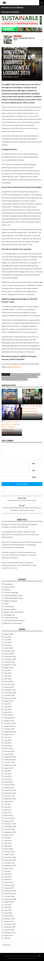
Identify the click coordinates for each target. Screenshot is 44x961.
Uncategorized (9, 615)
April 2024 (8, 712)
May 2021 (8, 810)
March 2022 (8, 782)
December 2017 (10, 924)
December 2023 (10, 723)
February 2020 (9, 852)
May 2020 (8, 843)
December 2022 (10, 757)
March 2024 (8, 715)
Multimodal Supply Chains (28, 377)
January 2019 (9, 888)
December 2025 (10, 656)
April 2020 (8, 846)
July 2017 (7, 938)
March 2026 (8, 648)
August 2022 (8, 768)
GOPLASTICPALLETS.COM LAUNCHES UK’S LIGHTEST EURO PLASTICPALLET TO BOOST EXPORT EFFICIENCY (19, 555)
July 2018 (7, 905)
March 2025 (8, 681)
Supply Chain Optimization (18, 379)
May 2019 (8, 877)
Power (4, 379)
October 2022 (9, 762)
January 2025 (9, 687)
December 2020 (10, 824)
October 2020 (9, 829)
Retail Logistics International (10, 12)
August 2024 (8, 701)
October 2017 (9, 930)
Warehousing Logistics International (12, 8)
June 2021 (7, 807)
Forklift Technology (9, 377)
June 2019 (7, 874)
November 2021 (10, 793)
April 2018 (8, 913)
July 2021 (7, 804)
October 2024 (9, 695)
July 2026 (7, 637)
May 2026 (8, 642)
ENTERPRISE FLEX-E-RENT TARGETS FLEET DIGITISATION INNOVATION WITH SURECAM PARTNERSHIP (20, 534)
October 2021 (9, 796)
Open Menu (4, 2)
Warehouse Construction (13, 623)
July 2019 (7, 871)
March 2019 (8, 882)
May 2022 (8, 776)
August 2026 (8, 634)
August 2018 (8, 902)
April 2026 (8, 645)
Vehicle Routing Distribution (14, 620)
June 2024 (7, 707)
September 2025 (10, 665)
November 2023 (10, 726)
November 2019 (10, 860)
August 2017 (8, 935)
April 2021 (8, 813)
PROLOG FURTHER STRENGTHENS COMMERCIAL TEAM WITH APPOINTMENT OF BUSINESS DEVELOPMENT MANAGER (22, 544)
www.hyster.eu (15, 367)
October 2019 (9, 863)
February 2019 (9, 885)
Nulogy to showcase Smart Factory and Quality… (23, 38)
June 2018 (7, 907)
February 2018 (9, 919)
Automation (17, 36)
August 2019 (8, 868)
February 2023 (9, 751)
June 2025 (7, 673)
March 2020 (8, 849)
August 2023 (8, 734)
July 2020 (7, 838)
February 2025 (9, 684)
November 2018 (10, 893)
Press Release (9, 606)
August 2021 (8, 801)
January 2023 (9, 754)
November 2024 (10, 693)
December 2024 (10, 690)
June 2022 (7, 774)
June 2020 (7, 840)
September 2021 (10, 799)
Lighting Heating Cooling (13, 595)
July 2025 (7, 670)
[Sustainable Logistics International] (22, 21)
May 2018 (8, 910)
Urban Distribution (11, 618)
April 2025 (8, 679)
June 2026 (7, 640)
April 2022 (8, 779)
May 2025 (8, 676)
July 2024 (7, 704)
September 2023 (10, 732)
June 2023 (7, 740)
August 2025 (8, 667)
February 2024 (9, 718)
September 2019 (10, 865)
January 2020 (9, 854)
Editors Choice (26, 374)
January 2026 (9, 654)
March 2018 (8, 916)
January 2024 (9, 721)
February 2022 (9, 785)
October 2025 (9, 662)
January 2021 (9, 821)
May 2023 (8, 743)
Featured (36, 374)
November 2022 (10, 760)
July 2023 (7, 737)
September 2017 (10, 933)
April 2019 (8, 879)
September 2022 (10, 765)
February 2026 (9, 651)
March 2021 (8, 815)
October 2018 (9, 896)
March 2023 (8, 748)
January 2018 (9, 921)
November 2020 (10, 826)
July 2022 (7, 771)
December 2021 (10, 790)
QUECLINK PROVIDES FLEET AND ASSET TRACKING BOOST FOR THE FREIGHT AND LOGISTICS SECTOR (19, 565)
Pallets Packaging (10, 601)
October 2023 (9, 729)
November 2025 (10, 659)
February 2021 (9, 818)
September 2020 (10, 832)
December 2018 (10, 891)
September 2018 (10, 899)
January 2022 (9, 787)
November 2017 (10, 927)
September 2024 (10, 698)
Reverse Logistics (10, 609)
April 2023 (8, 746)
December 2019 (10, 857)
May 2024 (8, 709)
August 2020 (8, 835)
